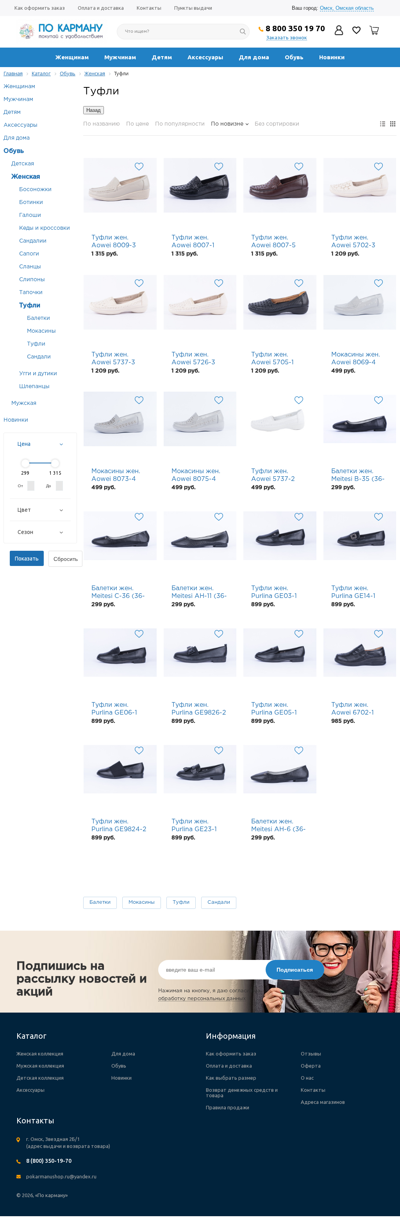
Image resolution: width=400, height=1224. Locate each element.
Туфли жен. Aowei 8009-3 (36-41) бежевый (118, 242)
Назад (93, 110)
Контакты (149, 8)
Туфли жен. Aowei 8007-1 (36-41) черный (195, 242)
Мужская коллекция (40, 1065)
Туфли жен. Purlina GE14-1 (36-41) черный (355, 592)
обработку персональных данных (202, 999)
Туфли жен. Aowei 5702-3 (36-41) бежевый (357, 242)
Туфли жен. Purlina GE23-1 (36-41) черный (195, 826)
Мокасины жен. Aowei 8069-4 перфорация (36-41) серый (359, 359)
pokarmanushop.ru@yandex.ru (61, 1176)
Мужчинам (120, 57)
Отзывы (311, 1053)
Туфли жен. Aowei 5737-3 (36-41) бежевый (118, 359)
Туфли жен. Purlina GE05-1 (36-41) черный (275, 709)
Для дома (254, 57)
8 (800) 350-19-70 (48, 1161)
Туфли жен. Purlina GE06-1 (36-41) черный (115, 709)
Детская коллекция (40, 1077)
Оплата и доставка (101, 8)
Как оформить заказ (39, 8)
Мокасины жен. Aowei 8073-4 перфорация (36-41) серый (119, 475)
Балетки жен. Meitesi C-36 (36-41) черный (118, 592)
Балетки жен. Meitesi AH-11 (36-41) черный (199, 592)
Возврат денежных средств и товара (242, 1092)
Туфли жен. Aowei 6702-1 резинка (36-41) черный (356, 709)
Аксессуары (205, 57)
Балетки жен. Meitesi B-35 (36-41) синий (358, 475)
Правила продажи (227, 1107)
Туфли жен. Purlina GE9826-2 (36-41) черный (198, 709)
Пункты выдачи (193, 8)
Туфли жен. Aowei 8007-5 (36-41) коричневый (273, 242)
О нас (307, 1077)
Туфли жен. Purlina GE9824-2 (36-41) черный (118, 826)
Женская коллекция (39, 1053)
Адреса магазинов (323, 1102)
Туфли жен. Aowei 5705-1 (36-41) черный (275, 359)
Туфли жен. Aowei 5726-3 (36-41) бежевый (198, 359)
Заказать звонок (286, 37)
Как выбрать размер (231, 1077)
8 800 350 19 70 (295, 28)
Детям (162, 57)
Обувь (294, 57)
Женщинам (72, 57)
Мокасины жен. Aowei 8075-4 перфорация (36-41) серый (199, 475)
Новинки (332, 57)
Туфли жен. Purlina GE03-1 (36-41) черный (275, 592)
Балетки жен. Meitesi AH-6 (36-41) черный (278, 826)
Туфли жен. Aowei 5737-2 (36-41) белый (273, 475)
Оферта (311, 1065)
